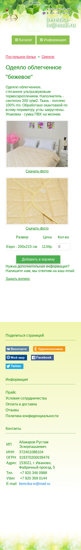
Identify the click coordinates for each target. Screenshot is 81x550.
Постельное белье (21, 57)
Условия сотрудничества (26, 398)
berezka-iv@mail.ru (60, 22)
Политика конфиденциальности (32, 416)
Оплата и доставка (21, 404)
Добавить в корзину (38, 259)
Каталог (25, 40)
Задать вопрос (18, 279)
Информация (54, 40)
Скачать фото (37, 171)
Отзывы (12, 410)
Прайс (11, 392)
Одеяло (48, 57)
